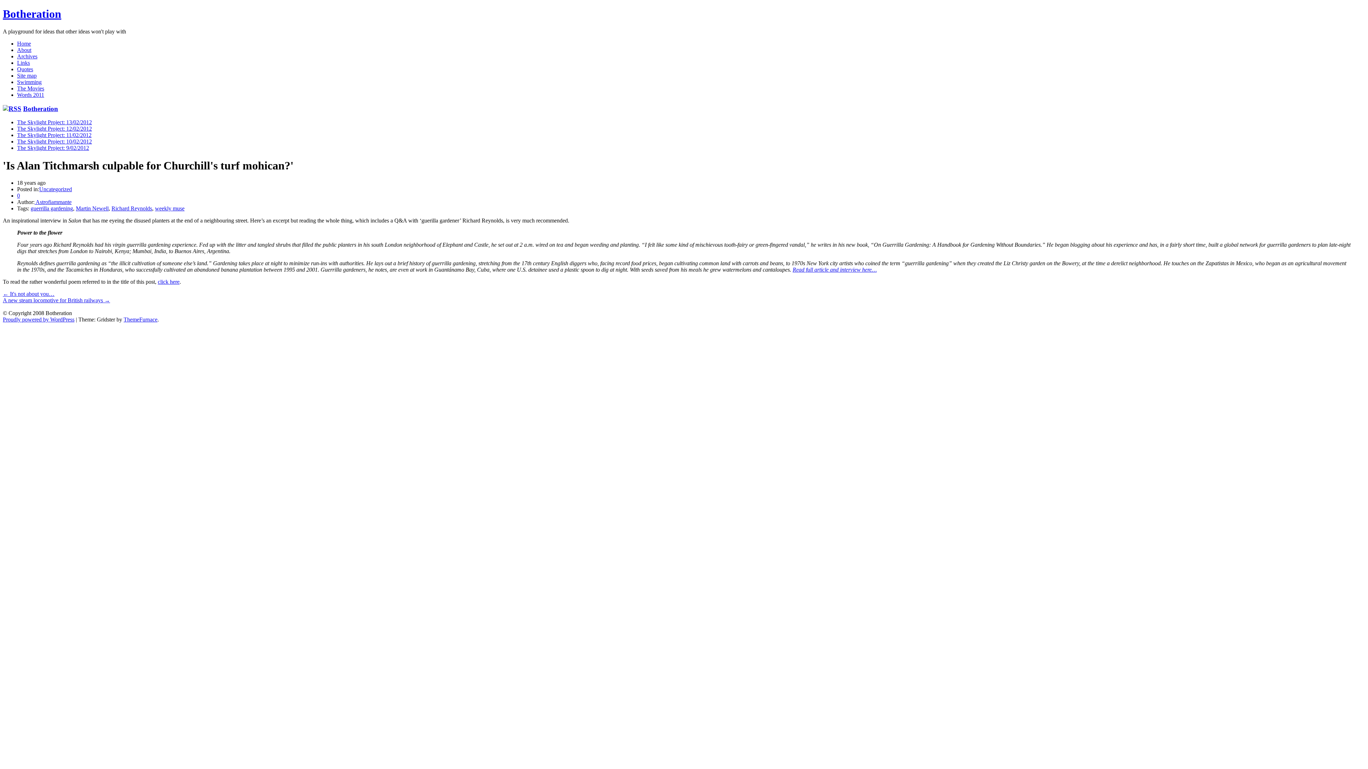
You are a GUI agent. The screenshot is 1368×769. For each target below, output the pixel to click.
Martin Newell (92, 208)
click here (169, 282)
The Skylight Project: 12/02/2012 (54, 129)
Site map (27, 76)
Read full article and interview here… (835, 270)
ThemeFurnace (140, 320)
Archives (27, 56)
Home (24, 44)
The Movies (30, 88)
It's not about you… (29, 294)
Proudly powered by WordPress (38, 320)
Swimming (29, 82)
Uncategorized (55, 189)
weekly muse (170, 208)
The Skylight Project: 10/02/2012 (54, 141)
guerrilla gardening (52, 208)
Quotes (25, 69)
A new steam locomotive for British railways (56, 300)
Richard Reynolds (132, 208)
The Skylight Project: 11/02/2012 (54, 135)
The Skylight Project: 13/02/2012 (54, 122)
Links (23, 63)
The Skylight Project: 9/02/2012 (53, 148)
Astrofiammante (53, 202)
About (24, 50)
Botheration (32, 13)
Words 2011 (30, 95)
